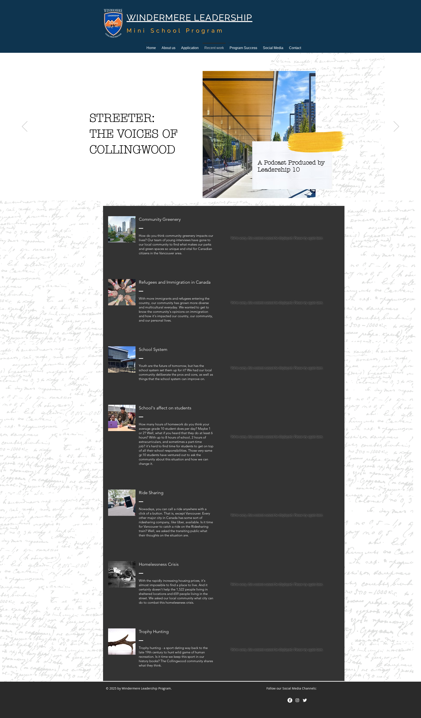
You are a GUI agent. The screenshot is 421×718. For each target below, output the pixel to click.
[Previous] (24, 127)
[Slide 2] (212, 189)
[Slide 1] (208, 189)
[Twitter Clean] (304, 700)
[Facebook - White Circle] (289, 700)
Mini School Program (175, 30)
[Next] (396, 127)
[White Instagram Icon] (297, 700)
